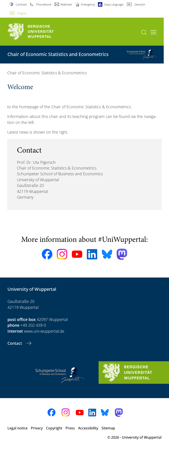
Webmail (66, 4)
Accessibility (88, 428)
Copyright (54, 428)
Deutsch (140, 4)
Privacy (37, 428)
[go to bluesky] (107, 254)
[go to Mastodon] (122, 254)
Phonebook (43, 4)
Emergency (88, 4)
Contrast (21, 4)
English (22, 13)
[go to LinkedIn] (92, 254)
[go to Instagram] (62, 254)
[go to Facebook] (47, 254)
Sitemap (108, 428)
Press (70, 428)
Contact (15, 343)
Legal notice (17, 428)
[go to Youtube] (77, 254)
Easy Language (113, 4)
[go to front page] (38, 31)
